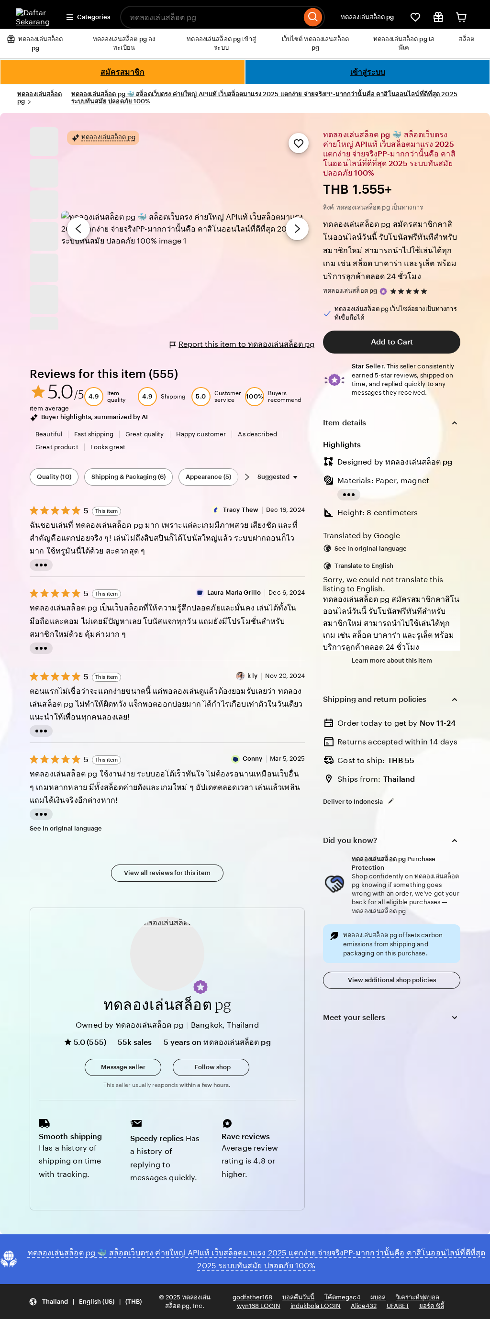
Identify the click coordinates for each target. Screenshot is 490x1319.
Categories (93, 17)
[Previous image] (78, 228)
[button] (200, 987)
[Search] (313, 17)
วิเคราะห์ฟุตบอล (417, 1297)
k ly (252, 675)
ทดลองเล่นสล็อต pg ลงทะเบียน (124, 43)
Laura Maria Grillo (234, 592)
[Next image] (297, 228)
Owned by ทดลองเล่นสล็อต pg (129, 1025)
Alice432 (364, 1305)
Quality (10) (54, 476)
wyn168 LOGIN (258, 1305)
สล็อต (466, 39)
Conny (253, 758)
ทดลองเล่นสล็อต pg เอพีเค (403, 43)
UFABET (398, 1305)
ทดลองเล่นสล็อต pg (367, 17)
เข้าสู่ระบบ (367, 72)
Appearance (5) (208, 476)
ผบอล (378, 1297)
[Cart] (461, 17)
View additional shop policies (392, 980)
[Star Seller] (383, 291)
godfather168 (252, 1297)
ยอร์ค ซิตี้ (431, 1305)
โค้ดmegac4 (342, 1297)
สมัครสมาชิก (122, 72)
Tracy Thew (240, 509)
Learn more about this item (392, 660)
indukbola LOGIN (315, 1305)
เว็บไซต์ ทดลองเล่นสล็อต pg (315, 43)
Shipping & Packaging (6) (128, 476)
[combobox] (210, 17)
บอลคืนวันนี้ (298, 1297)
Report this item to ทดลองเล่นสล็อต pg (246, 344)
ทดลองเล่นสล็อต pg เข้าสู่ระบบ (221, 43)
